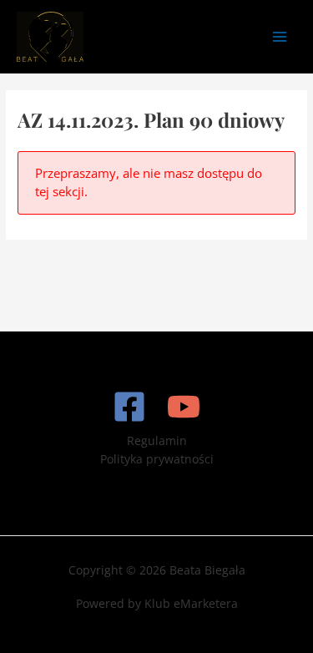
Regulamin (157, 440)
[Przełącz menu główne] (280, 36)
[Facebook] (129, 406)
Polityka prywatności (157, 459)
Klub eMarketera (191, 603)
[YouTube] (183, 406)
